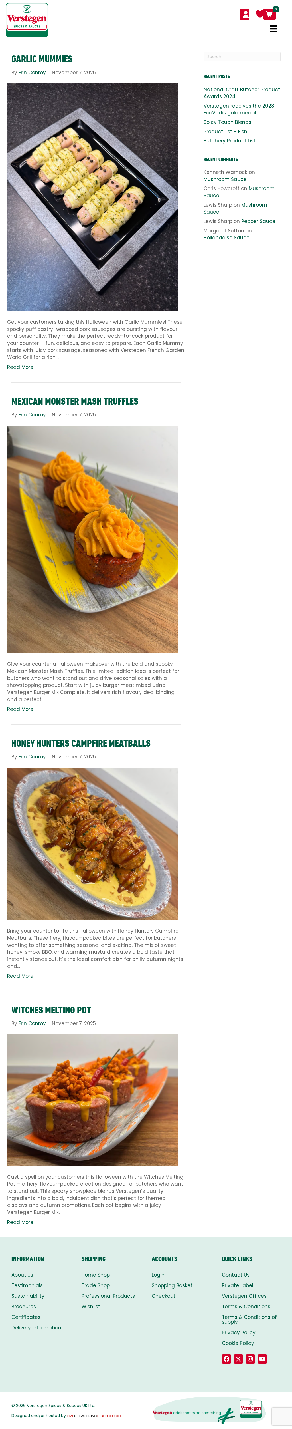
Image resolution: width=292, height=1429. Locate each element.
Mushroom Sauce (225, 179)
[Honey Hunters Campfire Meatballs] (92, 843)
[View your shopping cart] (269, 14)
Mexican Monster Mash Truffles (74, 401)
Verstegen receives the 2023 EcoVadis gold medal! (239, 109)
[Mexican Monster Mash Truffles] (92, 539)
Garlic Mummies (41, 59)
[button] (226, 1359)
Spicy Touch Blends (227, 122)
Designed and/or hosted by (38, 1415)
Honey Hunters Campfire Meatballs (81, 743)
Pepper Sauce (258, 221)
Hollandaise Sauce (227, 237)
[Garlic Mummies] (92, 197)
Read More (20, 367)
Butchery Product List (230, 140)
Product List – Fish (225, 131)
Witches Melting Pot (51, 1010)
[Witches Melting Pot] (92, 1100)
